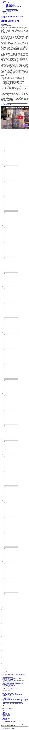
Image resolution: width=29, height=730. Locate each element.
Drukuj (2, 24)
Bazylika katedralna (10, 21)
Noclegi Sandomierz (8, 677)
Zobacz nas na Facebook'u (9, 721)
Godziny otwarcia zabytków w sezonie (12, 678)
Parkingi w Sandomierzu (9, 685)
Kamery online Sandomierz (9, 686)
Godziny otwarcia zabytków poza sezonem (13, 680)
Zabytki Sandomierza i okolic (10, 682)
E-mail (5, 24)
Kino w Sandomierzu (8, 708)
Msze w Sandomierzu (8, 684)
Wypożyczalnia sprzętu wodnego (11, 688)
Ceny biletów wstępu (8, 679)
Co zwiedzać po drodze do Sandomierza (13, 683)
